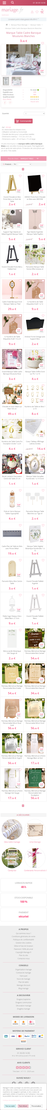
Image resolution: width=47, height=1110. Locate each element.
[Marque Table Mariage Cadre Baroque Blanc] (23, 59)
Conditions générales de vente (23, 936)
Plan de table (23, 982)
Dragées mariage (23, 1009)
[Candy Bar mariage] (12, 858)
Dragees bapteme (23, 999)
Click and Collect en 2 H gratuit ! (23, 19)
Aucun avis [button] (35, 101)
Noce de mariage (23, 979)
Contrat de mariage (23, 972)
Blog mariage (23, 988)
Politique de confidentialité (23, 939)
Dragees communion (24, 1002)
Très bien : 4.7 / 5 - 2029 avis (23, 1071)
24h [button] (34, 92)
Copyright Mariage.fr (23, 952)
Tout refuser (23, 1106)
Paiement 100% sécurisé (23, 949)
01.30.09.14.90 (23, 1053)
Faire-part (23, 976)
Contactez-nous (24, 958)
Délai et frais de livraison (23, 946)
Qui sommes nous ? (23, 933)
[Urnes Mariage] (35, 829)
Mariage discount (23, 985)
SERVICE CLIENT (23, 1048)
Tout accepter (10, 1106)
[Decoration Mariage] (12, 829)
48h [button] (34, 94)
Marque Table (27, 158)
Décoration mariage (23, 1005)
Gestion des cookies (23, 943)
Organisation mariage (23, 969)
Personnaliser (36, 1106)
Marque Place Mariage (19, 25)
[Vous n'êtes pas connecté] (32, 12)
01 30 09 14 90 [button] (39, 3)
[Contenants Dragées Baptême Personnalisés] (35, 858)
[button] (4, 53)
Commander (25, 121)
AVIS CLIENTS (23, 1062)
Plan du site (23, 955)
